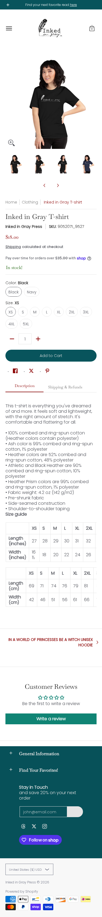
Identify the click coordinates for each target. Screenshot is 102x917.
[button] (92, 28)
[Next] (93, 104)
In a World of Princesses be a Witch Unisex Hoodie (50, 642)
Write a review (51, 719)
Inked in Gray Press (23, 226)
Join (75, 811)
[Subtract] (11, 339)
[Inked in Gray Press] (49, 28)
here (73, 4)
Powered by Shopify (21, 891)
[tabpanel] (51, 502)
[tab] (24, 387)
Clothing (30, 202)
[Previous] (9, 104)
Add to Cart (51, 355)
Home (11, 202)
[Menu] (8, 28)
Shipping (13, 246)
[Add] (38, 339)
